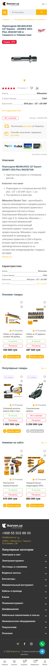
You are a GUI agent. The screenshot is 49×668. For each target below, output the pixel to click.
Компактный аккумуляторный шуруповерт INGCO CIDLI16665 (12, 484)
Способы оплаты (39, 154)
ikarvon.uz (7, 257)
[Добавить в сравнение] (37, 88)
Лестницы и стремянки (14, 567)
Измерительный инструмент (17, 585)
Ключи (5, 597)
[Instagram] (31, 644)
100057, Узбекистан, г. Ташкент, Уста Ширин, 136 (16, 542)
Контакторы (8, 579)
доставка (27, 126)
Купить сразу (14, 356)
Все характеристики (11, 110)
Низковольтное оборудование (18, 621)
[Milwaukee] (41, 30)
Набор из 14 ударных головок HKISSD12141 (35, 335)
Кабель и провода (12, 591)
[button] (24, 80)
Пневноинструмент (12, 603)
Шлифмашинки (10, 609)
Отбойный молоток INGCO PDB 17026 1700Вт (11, 410)
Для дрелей (42, 284)
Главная (5, 19)
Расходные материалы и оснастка (29, 19)
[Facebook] (24, 644)
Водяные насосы (11, 573)
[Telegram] (17, 644)
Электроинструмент (13, 561)
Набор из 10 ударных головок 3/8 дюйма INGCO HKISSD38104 (12, 335)
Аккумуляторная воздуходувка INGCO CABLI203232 (35, 484)
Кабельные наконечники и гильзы (20, 615)
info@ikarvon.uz (9, 537)
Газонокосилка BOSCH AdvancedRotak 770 (35, 410)
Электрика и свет (11, 554)
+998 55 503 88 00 (16, 533)
